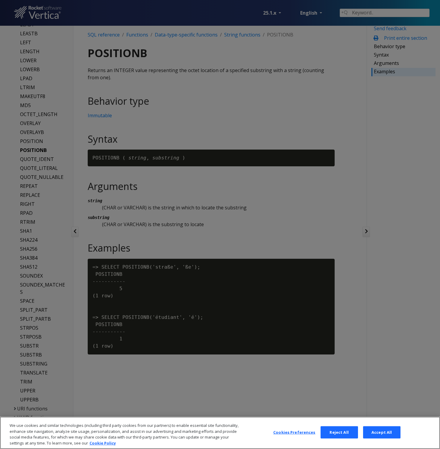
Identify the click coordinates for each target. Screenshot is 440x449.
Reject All (339, 432)
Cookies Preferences (294, 432)
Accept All (381, 432)
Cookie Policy (102, 442)
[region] (220, 433)
